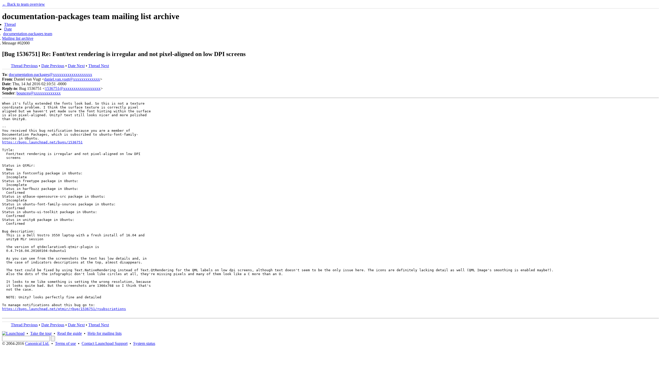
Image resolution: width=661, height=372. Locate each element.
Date (8, 29)
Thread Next (98, 66)
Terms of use (65, 343)
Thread (10, 24)
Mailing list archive (17, 38)
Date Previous (52, 66)
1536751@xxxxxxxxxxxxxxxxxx (72, 88)
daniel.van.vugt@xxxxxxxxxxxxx (72, 79)
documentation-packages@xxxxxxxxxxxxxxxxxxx (50, 74)
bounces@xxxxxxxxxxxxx (39, 93)
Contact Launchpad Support (105, 343)
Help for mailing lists (105, 333)
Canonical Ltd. (37, 343)
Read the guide (69, 333)
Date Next (76, 66)
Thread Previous (24, 66)
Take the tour (41, 333)
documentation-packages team (27, 34)
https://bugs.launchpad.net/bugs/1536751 (42, 142)
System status (144, 343)
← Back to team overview (23, 4)
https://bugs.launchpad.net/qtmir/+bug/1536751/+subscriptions (64, 309)
